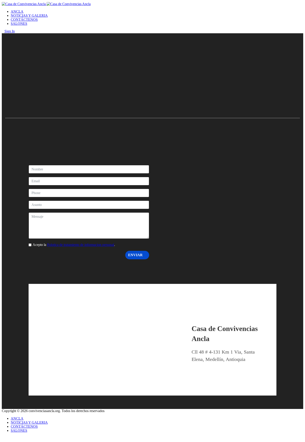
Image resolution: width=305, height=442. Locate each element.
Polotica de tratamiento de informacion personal (80, 245)
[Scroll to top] (3, 438)
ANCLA (17, 11)
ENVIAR (136, 255)
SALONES (19, 23)
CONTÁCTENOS (24, 19)
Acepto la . (74, 245)
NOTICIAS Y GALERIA (29, 15)
